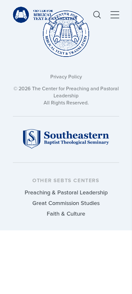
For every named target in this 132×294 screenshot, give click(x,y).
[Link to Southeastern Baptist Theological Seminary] (66, 147)
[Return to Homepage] (66, 34)
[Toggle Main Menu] (115, 14)
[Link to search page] (97, 14)
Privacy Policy (66, 76)
